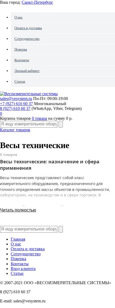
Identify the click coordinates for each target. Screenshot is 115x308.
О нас (18, 17)
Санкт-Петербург (37, 2)
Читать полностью (18, 210)
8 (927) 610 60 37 (15, 108)
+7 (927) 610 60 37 (16, 103)
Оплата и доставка (28, 28)
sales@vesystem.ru (16, 98)
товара (39, 118)
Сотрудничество (27, 39)
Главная (18, 239)
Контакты (21, 60)
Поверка (20, 49)
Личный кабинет (27, 71)
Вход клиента (23, 268)
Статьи (19, 81)
